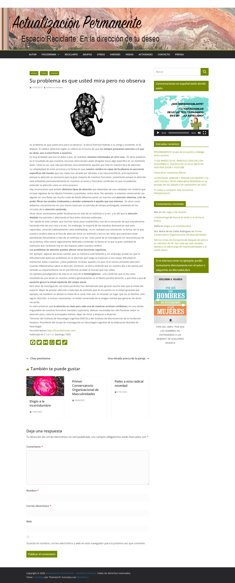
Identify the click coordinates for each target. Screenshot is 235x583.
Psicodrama (49, 54)
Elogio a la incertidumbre (40, 403)
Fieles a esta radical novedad (129, 383)
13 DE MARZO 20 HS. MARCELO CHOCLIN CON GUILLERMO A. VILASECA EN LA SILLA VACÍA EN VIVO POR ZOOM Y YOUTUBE (179, 164)
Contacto (164, 54)
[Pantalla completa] (204, 132)
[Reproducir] (158, 132)
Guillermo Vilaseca (54, 87)
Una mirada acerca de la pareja (126, 358)
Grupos (87, 54)
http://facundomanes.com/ (61, 330)
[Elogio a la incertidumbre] (45, 378)
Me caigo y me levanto (174, 212)
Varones (115, 54)
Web (29, 521)
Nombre (32, 490)
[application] (181, 115)
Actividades (146, 54)
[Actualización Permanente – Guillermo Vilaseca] (117, 10)
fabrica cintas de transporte (169, 239)
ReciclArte (71, 54)
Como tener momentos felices (170, 172)
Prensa (179, 54)
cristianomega (161, 217)
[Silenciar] (199, 132)
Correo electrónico (38, 506)
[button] (58, 54)
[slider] (178, 133)
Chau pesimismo (40, 358)
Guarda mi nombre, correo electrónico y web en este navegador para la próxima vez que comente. (85, 543)
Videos (129, 54)
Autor (32, 54)
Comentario (34, 446)
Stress (101, 54)
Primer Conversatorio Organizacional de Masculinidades (85, 387)
